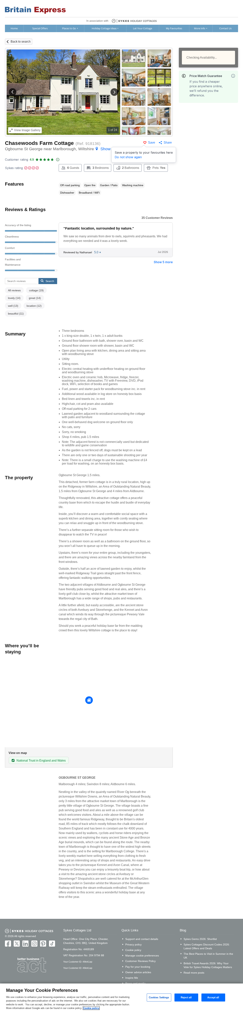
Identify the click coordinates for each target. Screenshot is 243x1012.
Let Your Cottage (142, 28)
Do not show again (128, 157)
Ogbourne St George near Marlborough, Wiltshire (65, 149)
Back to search (21, 41)
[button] (12, 92)
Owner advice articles (138, 972)
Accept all (213, 997)
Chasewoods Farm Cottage (39, 143)
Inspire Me (131, 977)
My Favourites (174, 28)
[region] (121, 997)
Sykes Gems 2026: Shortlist (200, 939)
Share (168, 142)
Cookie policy (133, 950)
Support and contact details (141, 939)
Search (50, 281)
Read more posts (194, 972)
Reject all (186, 997)
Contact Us (225, 28)
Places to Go (69, 28)
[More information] (233, 76)
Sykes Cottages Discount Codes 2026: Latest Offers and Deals (207, 946)
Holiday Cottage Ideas (104, 28)
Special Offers (40, 28)
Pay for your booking (137, 966)
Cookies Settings (159, 997)
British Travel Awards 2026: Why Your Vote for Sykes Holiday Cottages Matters (208, 965)
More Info (199, 28)
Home (14, 28)
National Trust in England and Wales (41, 760)
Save (151, 142)
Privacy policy (133, 944)
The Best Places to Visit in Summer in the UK (208, 955)
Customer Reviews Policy (140, 961)
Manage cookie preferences (142, 955)
